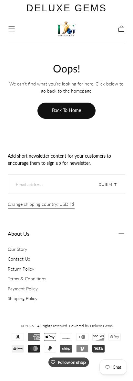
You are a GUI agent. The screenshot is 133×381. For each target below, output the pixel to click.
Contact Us (19, 259)
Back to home (66, 110)
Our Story (17, 249)
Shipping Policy (22, 298)
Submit (108, 184)
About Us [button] (18, 233)
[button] (11, 29)
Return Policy (21, 269)
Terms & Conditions (27, 278)
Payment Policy (23, 288)
